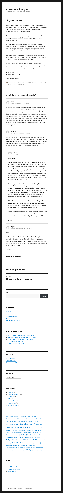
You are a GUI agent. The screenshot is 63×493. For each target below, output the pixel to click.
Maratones (9, 314)
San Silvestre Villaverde (12, 447)
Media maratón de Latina (12, 437)
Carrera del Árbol (36, 418)
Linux (8, 432)
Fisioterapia (11, 396)
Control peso (27, 424)
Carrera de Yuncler (11, 421)
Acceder (10, 465)
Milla (21, 437)
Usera (36, 450)
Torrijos (29, 447)
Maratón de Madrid (13, 435)
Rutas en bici (12, 401)
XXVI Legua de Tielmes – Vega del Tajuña (20, 339)
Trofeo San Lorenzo (18, 450)
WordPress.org (12, 471)
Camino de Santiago (12, 418)
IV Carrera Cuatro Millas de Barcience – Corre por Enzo (24, 337)
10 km (8, 318)
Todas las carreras (11, 312)
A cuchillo (17, 416)
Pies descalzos (40, 439)
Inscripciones (23, 430)
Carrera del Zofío (11, 360)
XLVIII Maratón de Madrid (16, 344)
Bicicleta (31, 416)
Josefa (31, 430)
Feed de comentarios (14, 469)
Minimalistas (28, 437)
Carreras (10, 392)
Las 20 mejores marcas (13, 320)
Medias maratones (12, 316)
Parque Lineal (14, 440)
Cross (39, 424)
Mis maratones (10, 358)
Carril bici (35, 421)
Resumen (38, 443)
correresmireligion (13, 82)
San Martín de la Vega (12, 445)
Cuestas (9, 427)
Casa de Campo (12, 424)
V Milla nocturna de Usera (15, 341)
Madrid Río (27, 432)
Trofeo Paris (9, 450)
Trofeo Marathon (38, 447)
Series (22, 447)
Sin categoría (12, 403)
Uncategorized (12, 405)
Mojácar (37, 437)
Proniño (31, 443)
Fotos (9, 399)
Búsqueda (9, 293)
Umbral (29, 450)
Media (24, 435)
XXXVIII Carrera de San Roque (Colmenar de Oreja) (23, 335)
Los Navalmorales (16, 432)
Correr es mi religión (17, 9)
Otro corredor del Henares (14, 363)
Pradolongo (21, 84)
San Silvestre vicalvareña (27, 445)
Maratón (37, 432)
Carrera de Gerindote (25, 418)
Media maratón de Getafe (35, 434)
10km (9, 416)
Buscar (44, 296)
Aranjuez (23, 416)
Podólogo (9, 443)
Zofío (40, 450)
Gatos (16, 430)
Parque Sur (29, 440)
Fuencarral (10, 430)
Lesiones (39, 430)
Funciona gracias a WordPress (25, 488)
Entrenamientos (36, 82)
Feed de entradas (13, 467)
